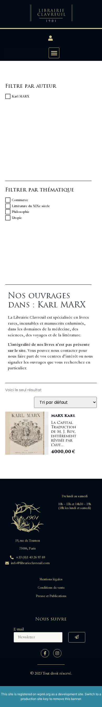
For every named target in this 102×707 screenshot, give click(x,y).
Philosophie (20, 212)
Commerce (20, 200)
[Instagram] (57, 653)
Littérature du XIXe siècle (31, 206)
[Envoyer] (76, 637)
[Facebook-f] (45, 653)
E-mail (19, 629)
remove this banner (67, 699)
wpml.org (43, 694)
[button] (54, 53)
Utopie (17, 218)
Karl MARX (20, 96)
